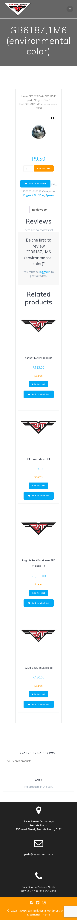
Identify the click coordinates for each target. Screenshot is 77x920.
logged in (44, 272)
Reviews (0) (39, 209)
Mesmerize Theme (38, 914)
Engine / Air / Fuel (33, 195)
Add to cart (43, 168)
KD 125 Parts (37, 96)
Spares (50, 195)
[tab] (39, 209)
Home (24, 96)
